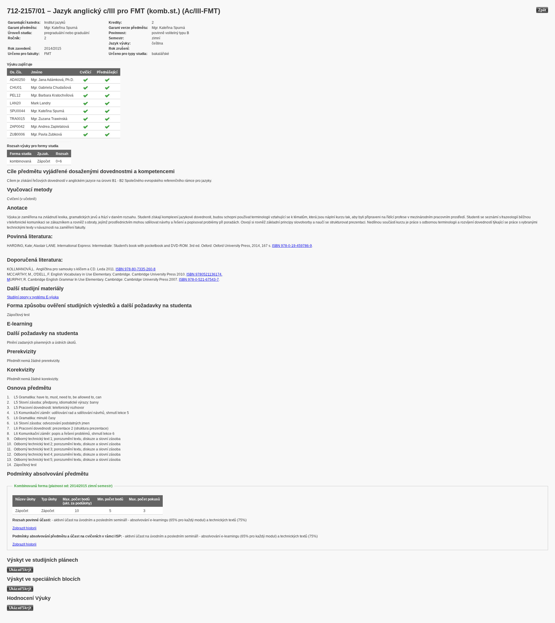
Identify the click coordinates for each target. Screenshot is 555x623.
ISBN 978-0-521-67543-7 (199, 280)
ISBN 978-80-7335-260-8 (136, 269)
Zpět (542, 10)
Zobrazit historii (24, 528)
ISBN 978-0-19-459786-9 (292, 246)
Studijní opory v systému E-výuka (33, 297)
